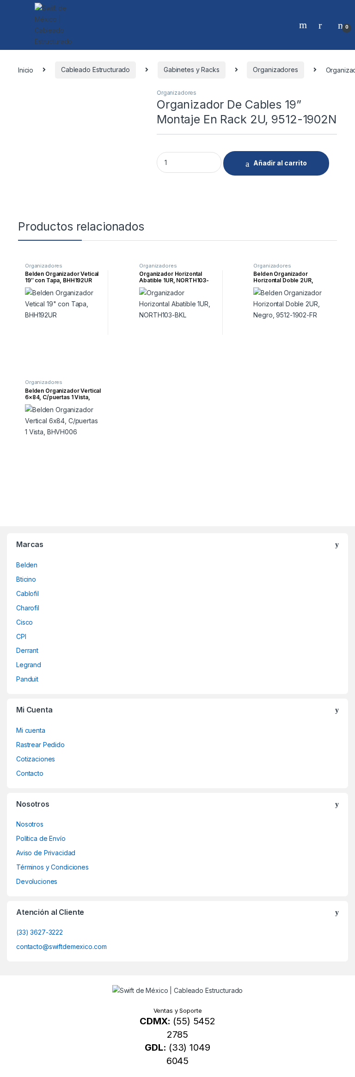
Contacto (29, 773)
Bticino (26, 579)
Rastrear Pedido (40, 744)
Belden (26, 565)
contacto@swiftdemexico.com (61, 946)
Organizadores (275, 69)
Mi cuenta (30, 730)
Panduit (27, 679)
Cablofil (27, 593)
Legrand (28, 665)
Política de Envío (41, 838)
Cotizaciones (35, 759)
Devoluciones (36, 881)
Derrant (27, 650)
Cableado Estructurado (95, 69)
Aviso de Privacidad (45, 853)
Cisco (24, 622)
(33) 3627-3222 (39, 932)
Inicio (25, 69)
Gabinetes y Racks (192, 69)
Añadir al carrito (280, 163)
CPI (21, 636)
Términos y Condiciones (52, 867)
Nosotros (29, 824)
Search (304, 25)
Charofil (27, 608)
